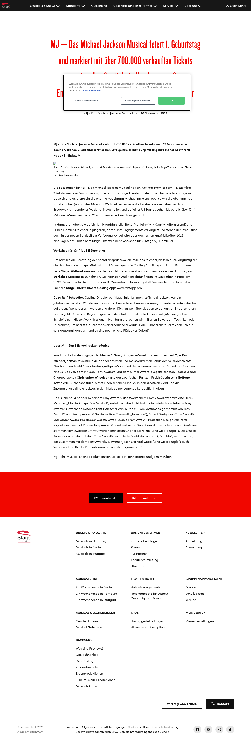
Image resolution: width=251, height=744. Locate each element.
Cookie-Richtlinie (92, 90)
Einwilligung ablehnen (138, 101)
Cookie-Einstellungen (86, 101)
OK (171, 101)
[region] (127, 92)
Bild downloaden (144, 498)
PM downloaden (106, 498)
